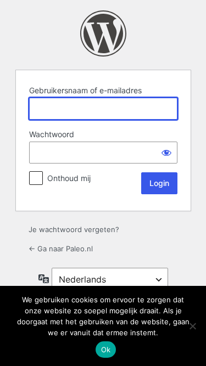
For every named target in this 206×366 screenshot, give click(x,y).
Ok (106, 349)
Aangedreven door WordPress (103, 33)
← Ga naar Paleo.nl (61, 248)
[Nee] (192, 325)
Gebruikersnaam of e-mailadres (85, 90)
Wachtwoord (51, 134)
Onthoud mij (69, 178)
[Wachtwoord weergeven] (166, 153)
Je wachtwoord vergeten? (74, 229)
